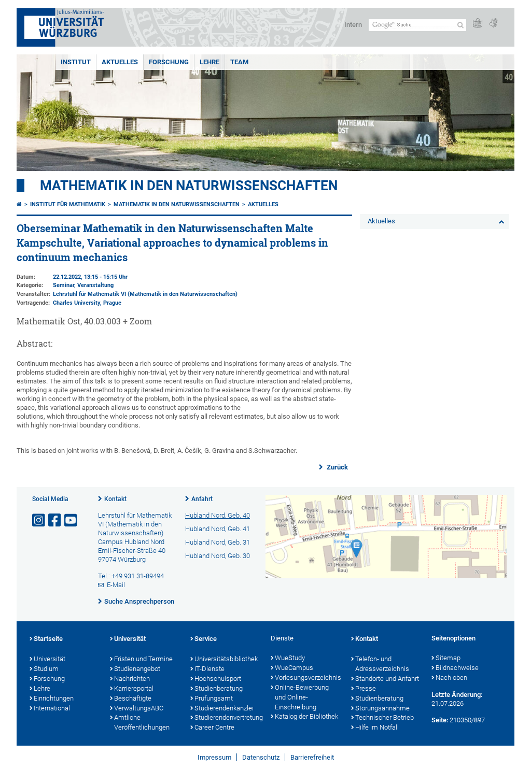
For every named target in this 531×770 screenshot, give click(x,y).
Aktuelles (120, 62)
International (52, 708)
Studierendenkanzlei (224, 708)
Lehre (209, 62)
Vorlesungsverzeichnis (308, 677)
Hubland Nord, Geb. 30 (217, 556)
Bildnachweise (457, 668)
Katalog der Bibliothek (306, 716)
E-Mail (116, 585)
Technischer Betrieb (384, 717)
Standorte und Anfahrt (387, 678)
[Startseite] (19, 204)
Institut (76, 62)
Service (205, 639)
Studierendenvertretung (227, 717)
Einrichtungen (54, 698)
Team (239, 62)
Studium (46, 669)
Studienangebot (137, 669)
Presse (365, 688)
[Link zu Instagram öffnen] (39, 520)
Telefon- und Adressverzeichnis (382, 664)
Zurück (336, 467)
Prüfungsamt (213, 698)
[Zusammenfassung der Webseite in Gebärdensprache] (493, 23)
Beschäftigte (132, 698)
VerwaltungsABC (138, 708)
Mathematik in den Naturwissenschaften (189, 185)
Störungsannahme (382, 708)
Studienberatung (218, 688)
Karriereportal (133, 688)
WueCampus (294, 668)
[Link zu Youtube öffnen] (71, 520)
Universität (49, 659)
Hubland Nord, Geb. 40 (217, 515)
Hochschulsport (217, 678)
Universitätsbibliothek (226, 659)
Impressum (214, 757)
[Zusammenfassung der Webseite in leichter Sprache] (477, 23)
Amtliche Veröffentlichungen (142, 722)
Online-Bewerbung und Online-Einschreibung (302, 697)
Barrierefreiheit (312, 757)
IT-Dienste (209, 669)
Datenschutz (261, 757)
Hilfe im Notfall (377, 727)
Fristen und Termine (143, 659)
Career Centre (214, 727)
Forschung (169, 62)
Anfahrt (202, 499)
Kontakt (115, 499)
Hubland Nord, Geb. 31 (217, 542)
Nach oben (451, 677)
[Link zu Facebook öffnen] (55, 520)
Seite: (439, 720)
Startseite (48, 639)
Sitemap (448, 658)
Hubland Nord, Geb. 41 (217, 529)
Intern (353, 24)
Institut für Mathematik (67, 204)
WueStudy (290, 658)
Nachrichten (132, 678)
